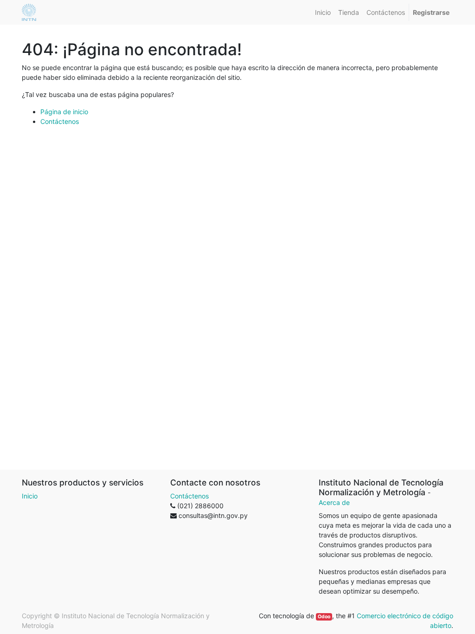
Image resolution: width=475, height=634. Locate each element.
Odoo (324, 617)
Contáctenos (59, 121)
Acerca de (334, 502)
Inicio (30, 496)
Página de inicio (64, 112)
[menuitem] (322, 12)
